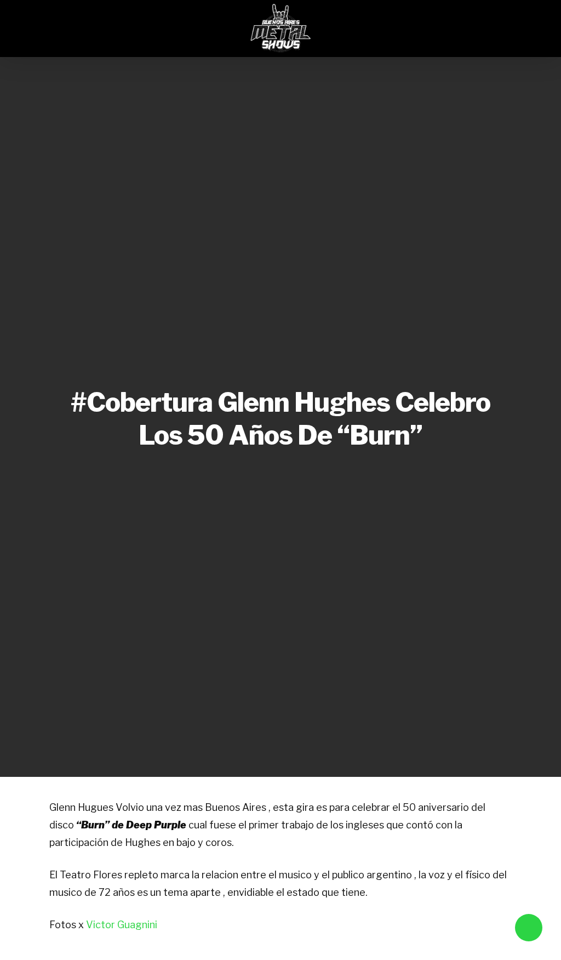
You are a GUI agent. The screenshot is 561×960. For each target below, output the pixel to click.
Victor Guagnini (121, 924)
